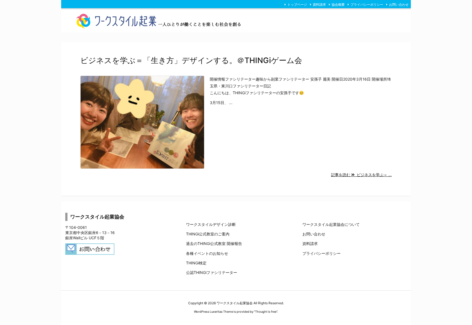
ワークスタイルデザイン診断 (211, 224)
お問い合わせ (399, 4)
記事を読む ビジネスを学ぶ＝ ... (361, 174)
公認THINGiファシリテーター (211, 272)
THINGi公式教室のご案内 (207, 234)
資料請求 (319, 4)
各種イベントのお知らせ (207, 253)
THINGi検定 (196, 263)
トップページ (297, 4)
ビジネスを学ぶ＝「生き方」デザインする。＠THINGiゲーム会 (191, 60)
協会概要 (338, 4)
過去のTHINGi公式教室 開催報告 (214, 243)
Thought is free (265, 312)
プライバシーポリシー (366, 4)
